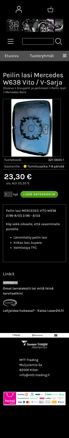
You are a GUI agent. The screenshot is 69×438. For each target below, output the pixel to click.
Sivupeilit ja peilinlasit (32, 88)
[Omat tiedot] (18, 9)
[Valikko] (64, 56)
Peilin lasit (58, 88)
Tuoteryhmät (42, 55)
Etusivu (12, 55)
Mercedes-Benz (15, 92)
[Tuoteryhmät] (10, 41)
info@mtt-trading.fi (34, 375)
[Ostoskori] (50, 9)
